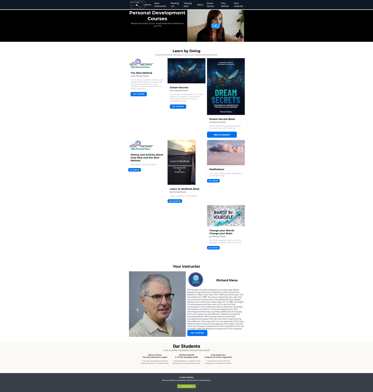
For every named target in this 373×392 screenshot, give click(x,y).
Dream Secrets (210, 5)
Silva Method (224, 5)
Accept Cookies (186, 386)
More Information (160, 5)
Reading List (175, 5)
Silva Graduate (238, 5)
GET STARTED (134, 170)
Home (148, 4)
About (200, 4)
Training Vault (188, 5)
